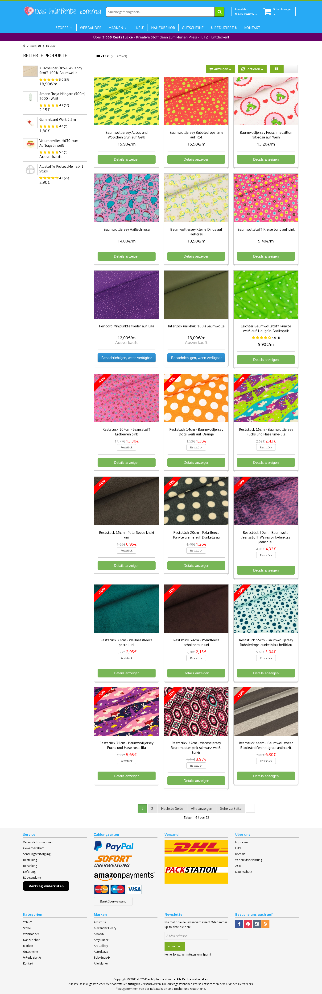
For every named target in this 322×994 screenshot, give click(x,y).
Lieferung (29, 872)
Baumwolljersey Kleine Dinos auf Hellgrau (196, 231)
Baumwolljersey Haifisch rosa (126, 229)
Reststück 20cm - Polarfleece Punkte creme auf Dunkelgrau (196, 534)
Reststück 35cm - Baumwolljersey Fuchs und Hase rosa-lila (126, 745)
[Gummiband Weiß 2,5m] (30, 122)
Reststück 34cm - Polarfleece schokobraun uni (196, 642)
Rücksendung (32, 878)
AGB (238, 866)
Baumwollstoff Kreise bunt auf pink (266, 229)
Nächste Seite (172, 808)
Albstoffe (100, 922)
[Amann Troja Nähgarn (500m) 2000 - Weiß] (30, 96)
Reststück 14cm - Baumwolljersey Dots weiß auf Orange (196, 431)
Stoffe (27, 928)
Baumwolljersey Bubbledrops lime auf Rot (196, 134)
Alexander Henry (105, 928)
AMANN (99, 934)
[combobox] (165, 12)
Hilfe (238, 848)
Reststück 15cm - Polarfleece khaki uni (126, 534)
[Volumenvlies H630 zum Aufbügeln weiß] (30, 143)
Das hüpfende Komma (160, 979)
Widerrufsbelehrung (248, 860)
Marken (28, 946)
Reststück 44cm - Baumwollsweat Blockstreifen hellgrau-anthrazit (266, 745)
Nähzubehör (31, 940)
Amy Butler (101, 940)
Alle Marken (101, 963)
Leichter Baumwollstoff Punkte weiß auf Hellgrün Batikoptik (266, 328)
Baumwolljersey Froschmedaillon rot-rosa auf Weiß (266, 134)
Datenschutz (243, 872)
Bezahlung (30, 866)
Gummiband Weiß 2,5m (57, 119)
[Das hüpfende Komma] (62, 11)
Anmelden (175, 946)
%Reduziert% (32, 958)
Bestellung (30, 860)
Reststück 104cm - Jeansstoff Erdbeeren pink (126, 431)
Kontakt (240, 854)
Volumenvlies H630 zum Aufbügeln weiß (58, 143)
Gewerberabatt (33, 848)
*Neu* (27, 922)
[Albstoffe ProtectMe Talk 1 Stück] (30, 169)
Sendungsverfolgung (36, 854)
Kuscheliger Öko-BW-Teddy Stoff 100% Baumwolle (60, 70)
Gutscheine (30, 952)
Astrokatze (101, 952)
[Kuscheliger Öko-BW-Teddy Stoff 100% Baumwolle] (30, 71)
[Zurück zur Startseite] (40, 46)
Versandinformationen (38, 842)
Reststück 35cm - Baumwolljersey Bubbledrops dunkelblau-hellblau (266, 642)
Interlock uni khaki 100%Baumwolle (196, 326)
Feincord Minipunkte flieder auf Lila (126, 326)
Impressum (242, 842)
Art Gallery (101, 946)
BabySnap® (102, 958)
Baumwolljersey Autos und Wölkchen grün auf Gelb (126, 134)
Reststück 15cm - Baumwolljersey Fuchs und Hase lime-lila (266, 431)
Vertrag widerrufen (46, 886)
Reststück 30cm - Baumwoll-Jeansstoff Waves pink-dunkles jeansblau (266, 537)
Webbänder (31, 934)
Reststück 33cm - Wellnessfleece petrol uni (126, 642)
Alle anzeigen (201, 808)
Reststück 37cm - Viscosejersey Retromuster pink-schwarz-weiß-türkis (196, 747)
